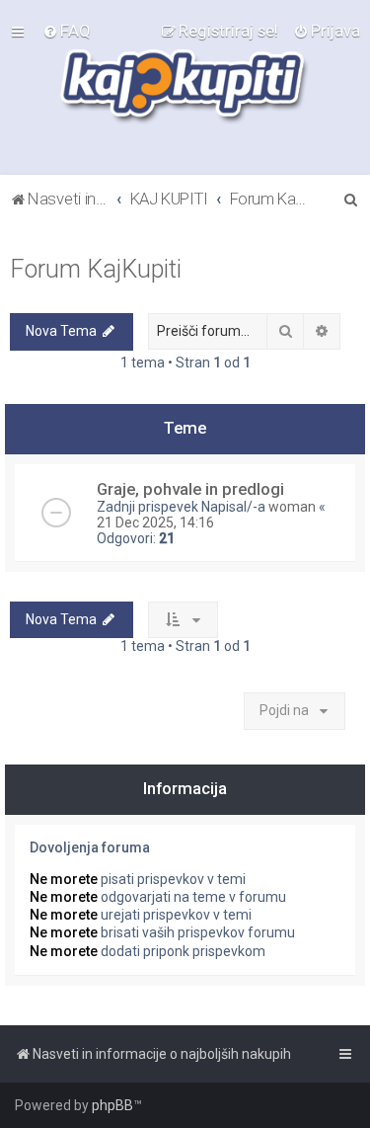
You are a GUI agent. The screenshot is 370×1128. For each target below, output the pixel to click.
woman (292, 507)
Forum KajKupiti (96, 269)
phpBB (112, 1105)
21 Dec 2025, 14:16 (155, 522)
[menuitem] (66, 30)
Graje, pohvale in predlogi (190, 489)
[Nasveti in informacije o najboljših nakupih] (185, 87)
